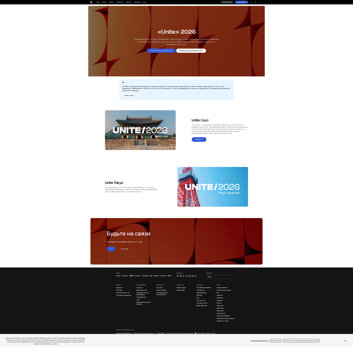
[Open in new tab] (128, 292)
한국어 (169, 275)
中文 (151, 275)
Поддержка (137, 2)
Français (137, 275)
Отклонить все (276, 340)
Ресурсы (111, 2)
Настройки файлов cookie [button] (206, 333)
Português (145, 275)
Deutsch (125, 275)
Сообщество (120, 2)
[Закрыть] (345, 341)
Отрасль (104, 2)
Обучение (128, 2)
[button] (227, 2)
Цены (144, 2)
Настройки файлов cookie (259, 340)
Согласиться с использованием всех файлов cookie (301, 340)
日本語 (131, 275)
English (118, 275)
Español (156, 275)
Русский (163, 275)
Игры (98, 2)
